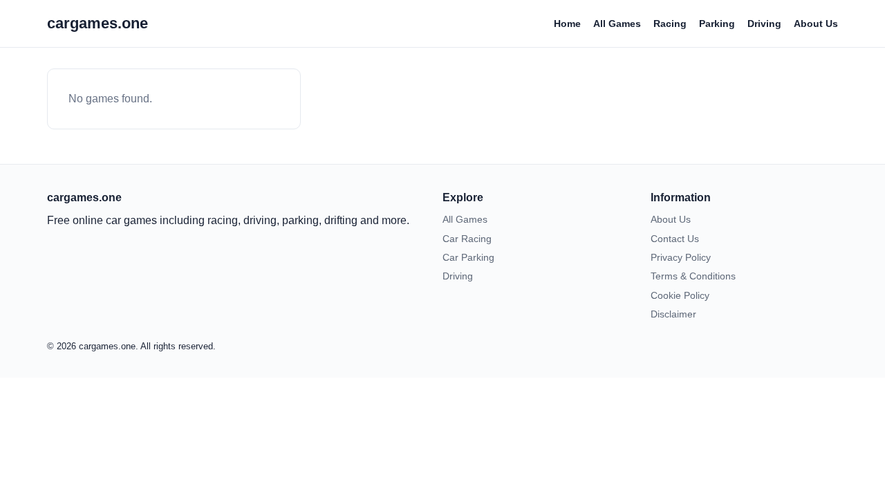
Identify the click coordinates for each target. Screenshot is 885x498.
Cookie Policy (680, 295)
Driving (764, 23)
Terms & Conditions (693, 276)
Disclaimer (673, 314)
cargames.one (97, 23)
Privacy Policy (681, 257)
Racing (670, 23)
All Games (617, 23)
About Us (816, 23)
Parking (717, 23)
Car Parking (468, 257)
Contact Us (675, 238)
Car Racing (467, 238)
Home (567, 23)
